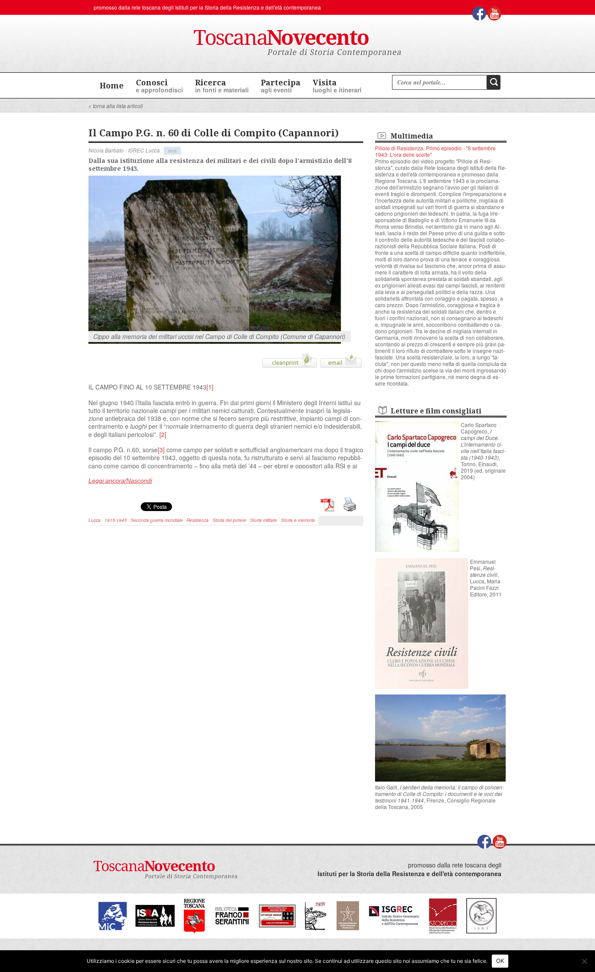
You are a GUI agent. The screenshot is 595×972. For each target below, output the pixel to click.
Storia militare (263, 520)
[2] (162, 434)
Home (112, 85)
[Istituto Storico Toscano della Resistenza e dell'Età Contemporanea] (481, 915)
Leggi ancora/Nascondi (120, 480)
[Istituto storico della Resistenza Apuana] (155, 915)
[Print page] (289, 364)
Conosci (159, 85)
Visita (337, 85)
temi (172, 151)
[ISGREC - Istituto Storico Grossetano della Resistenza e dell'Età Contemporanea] (394, 915)
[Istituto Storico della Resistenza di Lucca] (347, 915)
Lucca (94, 520)
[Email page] (340, 364)
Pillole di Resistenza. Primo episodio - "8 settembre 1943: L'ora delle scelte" (435, 151)
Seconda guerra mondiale (157, 520)
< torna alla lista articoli (115, 105)
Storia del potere (229, 520)
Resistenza (197, 520)
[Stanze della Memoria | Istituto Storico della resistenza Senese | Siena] (277, 915)
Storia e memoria (298, 520)
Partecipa (281, 85)
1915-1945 (116, 520)
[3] (161, 449)
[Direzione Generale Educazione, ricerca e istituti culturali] (112, 915)
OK (500, 960)
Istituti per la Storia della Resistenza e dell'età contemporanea (248, 7)
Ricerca (222, 85)
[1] (209, 387)
